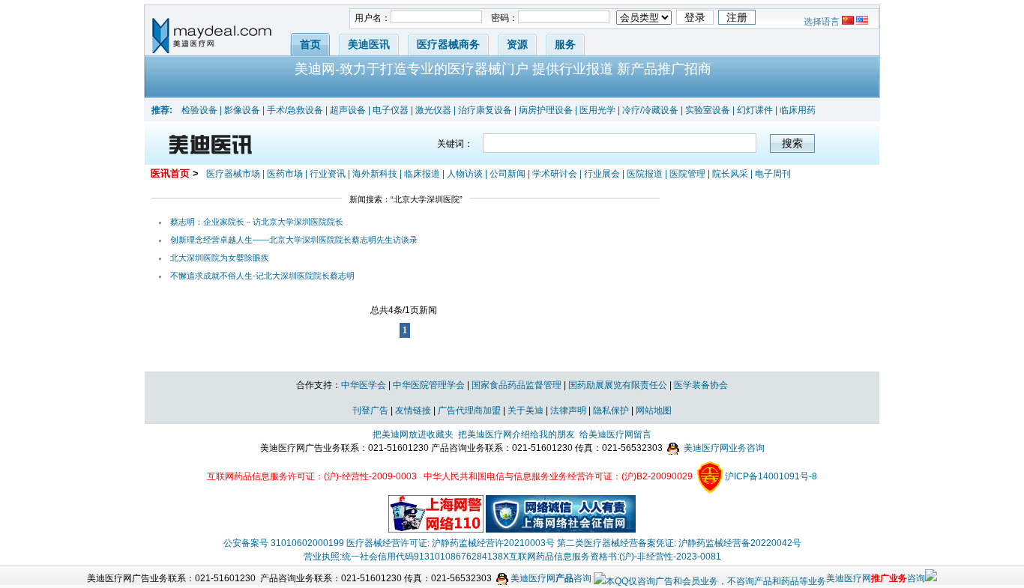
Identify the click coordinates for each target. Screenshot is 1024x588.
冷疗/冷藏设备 (650, 110)
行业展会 (602, 174)
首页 (310, 44)
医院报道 (645, 174)
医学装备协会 (701, 385)
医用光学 (597, 110)
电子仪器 (391, 110)
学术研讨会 (554, 174)
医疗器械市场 (233, 174)
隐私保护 (611, 410)
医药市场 (285, 174)
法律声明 (568, 410)
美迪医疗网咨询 (549, 578)
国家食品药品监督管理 (516, 385)
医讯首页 (170, 173)
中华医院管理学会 (429, 385)
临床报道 (422, 174)
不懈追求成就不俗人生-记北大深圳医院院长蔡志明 (262, 275)
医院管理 (687, 174)
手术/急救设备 (295, 110)
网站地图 (654, 410)
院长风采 (730, 174)
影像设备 (242, 110)
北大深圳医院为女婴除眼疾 (219, 257)
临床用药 (798, 110)
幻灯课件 (755, 110)
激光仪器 (433, 110)
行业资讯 (328, 174)
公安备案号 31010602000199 (283, 543)
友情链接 (413, 410)
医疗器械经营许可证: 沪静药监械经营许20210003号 (450, 543)
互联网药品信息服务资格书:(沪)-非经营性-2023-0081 (615, 556)
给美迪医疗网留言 (615, 434)
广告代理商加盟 (469, 410)
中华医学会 (363, 385)
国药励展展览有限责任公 (617, 385)
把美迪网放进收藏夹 (413, 434)
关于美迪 (525, 410)
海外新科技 (374, 174)
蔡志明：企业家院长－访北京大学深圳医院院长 (256, 221)
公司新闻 (507, 174)
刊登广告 (370, 410)
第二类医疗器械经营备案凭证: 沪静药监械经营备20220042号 (679, 543)
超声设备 (348, 110)
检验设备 (199, 110)
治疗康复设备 (485, 110)
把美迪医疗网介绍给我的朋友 (516, 434)
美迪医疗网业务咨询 (723, 448)
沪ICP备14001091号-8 (771, 476)
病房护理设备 (546, 110)
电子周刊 (773, 174)
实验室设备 (707, 110)
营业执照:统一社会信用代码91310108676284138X (406, 556)
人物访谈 (465, 174)
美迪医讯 (369, 44)
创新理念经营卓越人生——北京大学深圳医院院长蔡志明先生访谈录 (294, 239)
